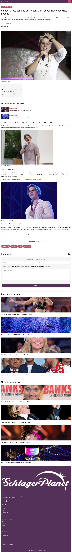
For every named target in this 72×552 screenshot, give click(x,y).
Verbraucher (4, 523)
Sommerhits (13, 246)
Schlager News (7, 6)
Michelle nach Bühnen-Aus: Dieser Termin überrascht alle (20, 110)
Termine (4, 517)
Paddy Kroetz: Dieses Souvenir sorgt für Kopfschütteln (15, 402)
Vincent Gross (27, 246)
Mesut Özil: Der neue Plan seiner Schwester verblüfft (15, 375)
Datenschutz (5, 535)
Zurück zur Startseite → (36, 241)
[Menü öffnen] (69, 1)
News (3, 508)
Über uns (4, 542)
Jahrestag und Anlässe (7, 519)
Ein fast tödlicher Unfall (9, 91)
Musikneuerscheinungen (7, 514)
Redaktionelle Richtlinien (7, 544)
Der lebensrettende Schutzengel (11, 94)
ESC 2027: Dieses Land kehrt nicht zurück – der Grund (16, 462)
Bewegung (4, 527)
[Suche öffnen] (65, 1)
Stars (3, 510)
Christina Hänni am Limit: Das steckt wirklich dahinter (15, 442)
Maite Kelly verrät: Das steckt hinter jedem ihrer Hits (15, 355)
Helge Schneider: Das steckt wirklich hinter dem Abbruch (16, 422)
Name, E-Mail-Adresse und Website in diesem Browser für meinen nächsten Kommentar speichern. (26, 266)
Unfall (20, 246)
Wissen (3, 521)
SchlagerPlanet (5, 246)
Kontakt (4, 540)
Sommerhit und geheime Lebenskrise (13, 89)
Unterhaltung (5, 512)
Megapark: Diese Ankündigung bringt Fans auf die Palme (20, 117)
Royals (3, 525)
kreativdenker (4, 26)
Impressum (4, 537)
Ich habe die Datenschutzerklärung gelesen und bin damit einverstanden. (17, 281)
